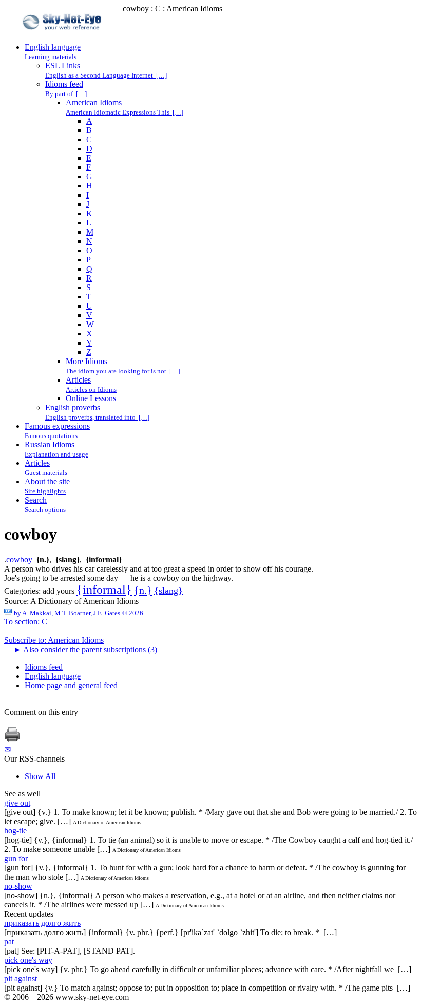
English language (53, 676)
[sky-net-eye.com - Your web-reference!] (63, 37)
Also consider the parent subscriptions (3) (85, 649)
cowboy (19, 559)
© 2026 (132, 613)
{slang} (168, 590)
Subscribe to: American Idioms (54, 640)
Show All (40, 776)
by (67, 613)
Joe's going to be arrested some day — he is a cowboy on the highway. (118, 578)
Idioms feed (44, 666)
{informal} (104, 589)
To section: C (25, 621)
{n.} (143, 590)
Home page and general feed (71, 685)
